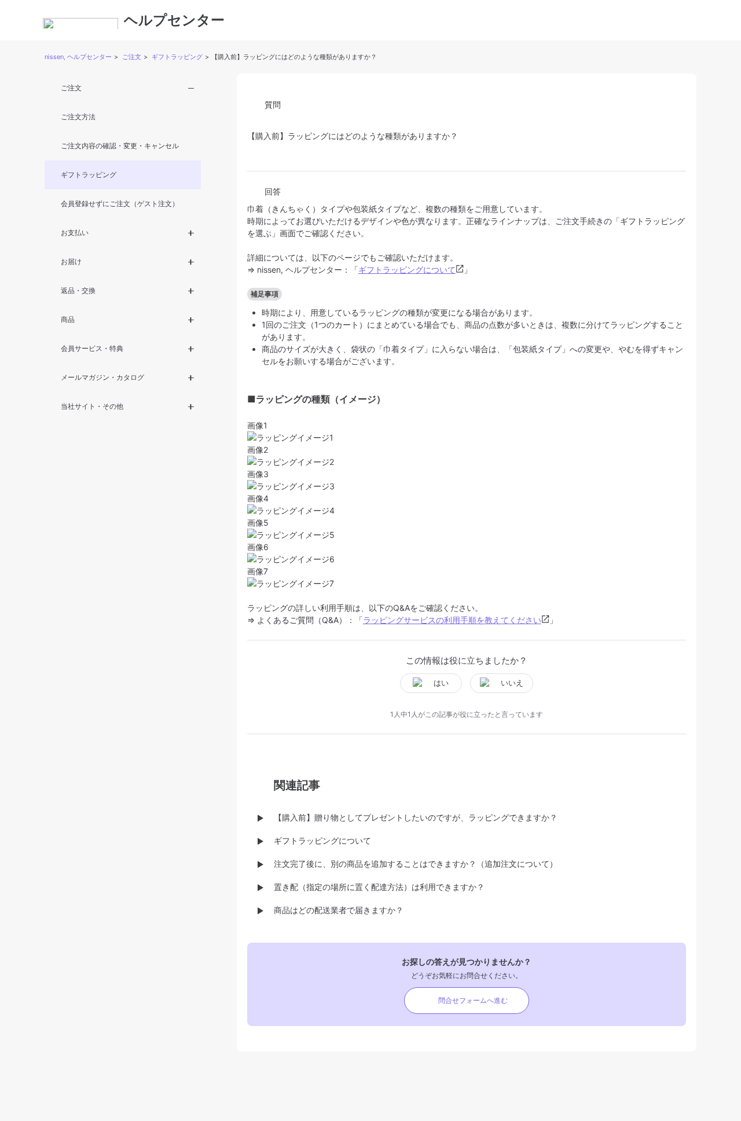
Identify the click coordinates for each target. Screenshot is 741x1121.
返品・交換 (78, 290)
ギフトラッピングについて (407, 269)
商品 (68, 319)
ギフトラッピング (177, 57)
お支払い (75, 232)
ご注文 (131, 57)
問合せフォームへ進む (473, 1000)
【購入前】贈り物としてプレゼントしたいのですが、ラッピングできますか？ (415, 817)
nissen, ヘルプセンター (78, 57)
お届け (71, 261)
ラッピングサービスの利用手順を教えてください (452, 620)
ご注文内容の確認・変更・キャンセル (120, 145)
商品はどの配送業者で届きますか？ (338, 910)
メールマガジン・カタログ (102, 377)
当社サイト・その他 (92, 406)
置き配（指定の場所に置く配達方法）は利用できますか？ (379, 887)
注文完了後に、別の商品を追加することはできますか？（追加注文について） (415, 864)
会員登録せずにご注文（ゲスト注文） (120, 203)
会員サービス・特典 (92, 348)
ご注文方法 (78, 116)
